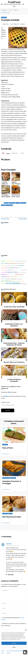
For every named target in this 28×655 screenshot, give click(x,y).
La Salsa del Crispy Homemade (14, 307)
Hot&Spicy (20, 272)
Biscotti (3, 263)
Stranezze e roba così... (16, 281)
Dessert (3, 267)
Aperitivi (3, 261)
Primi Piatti (19, 276)
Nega (14, 647)
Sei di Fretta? (6, 281)
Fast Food (20, 267)
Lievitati (22, 274)
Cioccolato (4, 265)
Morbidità (12, 202)
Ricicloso (14, 278)
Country (12, 265)
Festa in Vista (4, 270)
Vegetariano (9, 205)
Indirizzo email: (5, 402)
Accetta (14, 643)
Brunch (6, 202)
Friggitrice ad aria (17, 270)
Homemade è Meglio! (12, 272)
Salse (14, 304)
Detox (6, 267)
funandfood (5, 24)
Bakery (14, 261)
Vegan (3, 283)
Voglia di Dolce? (14, 322)
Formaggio (10, 270)
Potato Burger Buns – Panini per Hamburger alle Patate (14, 344)
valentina (9, 544)
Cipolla (8, 265)
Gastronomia (6, 477)
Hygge (24, 272)
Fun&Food (14, 2)
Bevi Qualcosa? (23, 261)
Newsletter (4, 392)
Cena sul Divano (20, 263)
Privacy (3, 396)
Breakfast (8, 263)
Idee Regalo (4, 274)
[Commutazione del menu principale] (2, 4)
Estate (15, 267)
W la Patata (23, 283)
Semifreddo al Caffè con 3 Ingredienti (14, 325)
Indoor (8, 274)
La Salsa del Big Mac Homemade (14, 380)
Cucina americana (19, 265)
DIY (8, 267)
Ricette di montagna (6, 278)
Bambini (18, 261)
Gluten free (24, 270)
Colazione (12, 360)
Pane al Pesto (7, 448)
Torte (3, 205)
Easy (11, 268)
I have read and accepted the (12, 618)
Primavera (23, 202)
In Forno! (4, 17)
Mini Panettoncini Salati (11, 517)
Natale (16, 360)
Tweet (8, 153)
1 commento (22, 24)
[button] (26, 630)
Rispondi (10, 574)
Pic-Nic (17, 202)
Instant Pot (12, 274)
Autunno (9, 261)
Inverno (17, 274)
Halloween (3, 272)
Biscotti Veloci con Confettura (14, 362)
